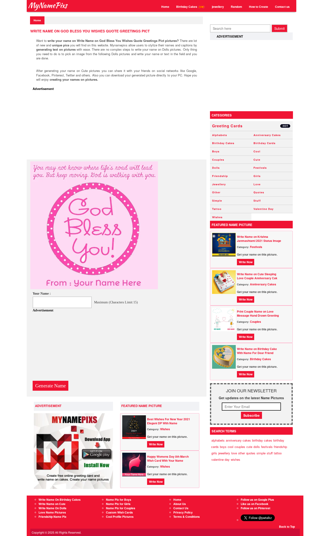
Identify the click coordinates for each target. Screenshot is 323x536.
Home (165, 6)
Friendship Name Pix (52, 516)
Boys (215, 151)
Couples (218, 159)
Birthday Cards (264, 143)
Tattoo (217, 209)
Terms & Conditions (186, 516)
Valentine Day (263, 209)
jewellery (218, 6)
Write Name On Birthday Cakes (60, 499)
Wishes (165, 429)
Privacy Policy (183, 512)
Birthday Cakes (187, 6)
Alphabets (219, 135)
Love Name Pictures (52, 512)
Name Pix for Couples (120, 508)
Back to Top (287, 526)
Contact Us (180, 508)
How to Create (258, 6)
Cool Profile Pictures (120, 516)
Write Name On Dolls (52, 508)
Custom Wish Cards (119, 512)
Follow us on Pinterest (255, 508)
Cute (256, 159)
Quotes (258, 192)
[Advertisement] (118, 126)
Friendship (220, 176)
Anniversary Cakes (267, 135)
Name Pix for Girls (118, 504)
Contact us (282, 6)
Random (236, 6)
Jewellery (219, 184)
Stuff (257, 200)
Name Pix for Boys (118, 499)
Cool (256, 151)
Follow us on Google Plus (257, 499)
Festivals (260, 167)
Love (257, 184)
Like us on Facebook (254, 504)
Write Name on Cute (52, 504)
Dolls (216, 167)
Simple (217, 200)
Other (216, 192)
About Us (179, 504)
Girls (257, 176)
